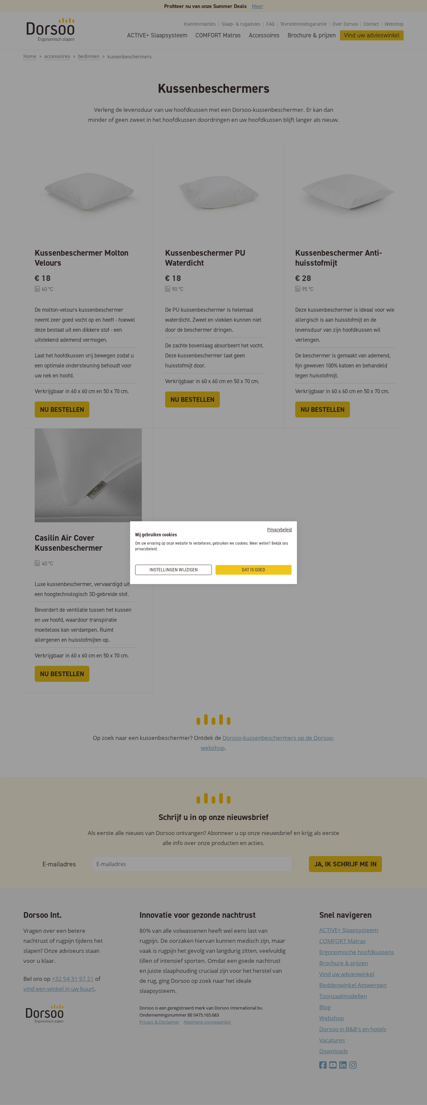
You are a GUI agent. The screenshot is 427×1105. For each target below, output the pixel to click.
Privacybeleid (279, 529)
